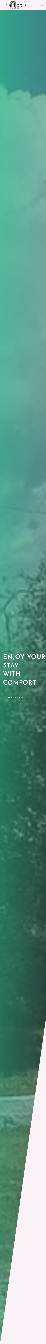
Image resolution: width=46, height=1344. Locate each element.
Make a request (17, 697)
